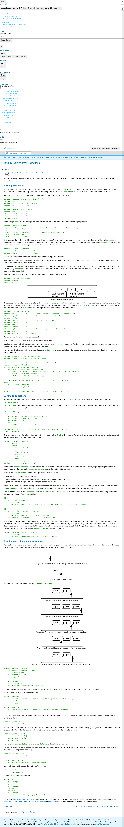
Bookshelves (26, 157)
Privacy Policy (40, 824)
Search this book (5, 33)
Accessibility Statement (66, 824)
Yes (26, 812)
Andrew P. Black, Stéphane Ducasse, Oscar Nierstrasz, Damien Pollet (30, 173)
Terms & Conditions (51, 824)
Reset (3, 53)
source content (52, 801)
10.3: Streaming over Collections (22, 799)
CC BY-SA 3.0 (82, 799)
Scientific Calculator (10, 105)
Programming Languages (64, 157)
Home (13, 157)
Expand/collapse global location (119, 157)
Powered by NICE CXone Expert (32, 820)
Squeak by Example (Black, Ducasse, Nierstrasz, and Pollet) (99, 157)
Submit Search (6, 40)
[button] (7, 120)
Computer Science (43, 157)
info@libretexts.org (102, 824)
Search (7, 153)
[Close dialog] (1, 139)
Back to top (7, 806)
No (34, 812)
